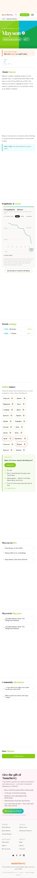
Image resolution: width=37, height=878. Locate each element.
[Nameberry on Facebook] (17, 855)
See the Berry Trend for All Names (18, 271)
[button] (18, 756)
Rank (17, 216)
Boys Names (6, 831)
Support (18, 875)
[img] (18, 233)
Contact (22, 849)
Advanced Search (25, 831)
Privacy (21, 872)
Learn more (11, 488)
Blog (20, 842)
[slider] (30, 250)
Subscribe (24, 15)
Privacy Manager (29, 872)
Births (22, 216)
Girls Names (6, 827)
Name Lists (23, 827)
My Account (6, 849)
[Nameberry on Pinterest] (20, 855)
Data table (8, 255)
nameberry (18, 863)
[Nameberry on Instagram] (24, 855)
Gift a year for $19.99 (13, 811)
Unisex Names (7, 834)
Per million (29, 216)
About (21, 845)
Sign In (4, 845)
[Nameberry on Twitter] (13, 855)
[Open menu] (32, 15)
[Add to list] (23, 33)
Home (3, 19)
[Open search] (16, 15)
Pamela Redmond (9, 28)
